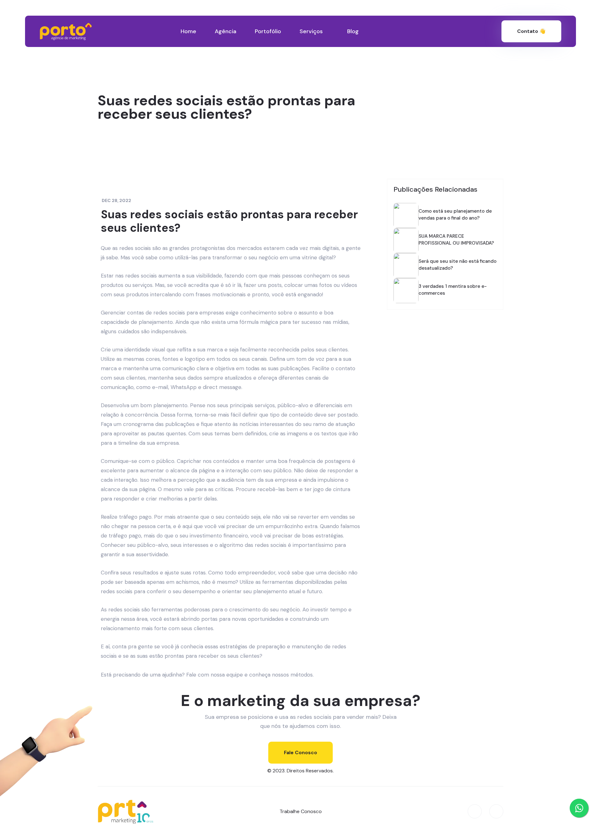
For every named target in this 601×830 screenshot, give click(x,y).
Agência (225, 31)
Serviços (311, 31)
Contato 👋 (531, 31)
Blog (353, 31)
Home (188, 31)
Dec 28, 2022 (116, 200)
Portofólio (268, 31)
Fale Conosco (300, 752)
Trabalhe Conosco (301, 811)
